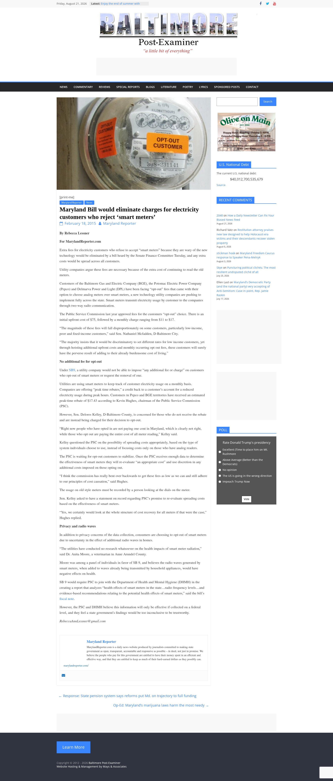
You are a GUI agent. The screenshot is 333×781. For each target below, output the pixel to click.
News (63, 87)
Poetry (188, 87)
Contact (252, 87)
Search (267, 101)
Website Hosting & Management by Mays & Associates (92, 766)
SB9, (72, 370)
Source (221, 185)
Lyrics (203, 87)
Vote (246, 499)
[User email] (63, 675)
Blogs (150, 87)
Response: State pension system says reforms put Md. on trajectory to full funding (127, 695)
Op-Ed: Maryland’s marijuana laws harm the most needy (161, 705)
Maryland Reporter (71, 202)
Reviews (104, 87)
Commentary (83, 87)
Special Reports (128, 87)
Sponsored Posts (227, 87)
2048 (220, 215)
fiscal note (67, 598)
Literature (169, 87)
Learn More (73, 747)
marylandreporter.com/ (76, 665)
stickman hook (226, 253)
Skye (219, 267)
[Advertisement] (166, 66)
